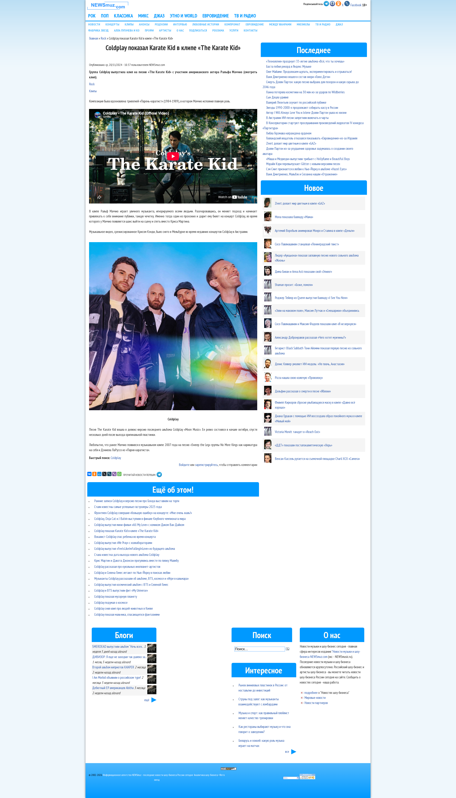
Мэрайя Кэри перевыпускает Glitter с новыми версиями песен (303, 163)
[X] (104, 474)
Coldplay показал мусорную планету (115, 596)
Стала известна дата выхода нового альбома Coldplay (126, 554)
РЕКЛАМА (218, 30)
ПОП (105, 16)
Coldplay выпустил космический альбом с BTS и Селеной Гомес (131, 584)
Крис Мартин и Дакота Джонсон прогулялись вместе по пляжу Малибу (136, 560)
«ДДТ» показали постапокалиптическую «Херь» (303, 445)
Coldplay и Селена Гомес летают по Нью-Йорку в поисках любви (132, 572)
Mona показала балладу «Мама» (294, 217)
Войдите (184, 464)
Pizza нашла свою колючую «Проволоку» (299, 377)
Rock (103, 38)
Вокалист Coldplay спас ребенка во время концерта (125, 536)
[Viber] (114, 474)
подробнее (311, 692)
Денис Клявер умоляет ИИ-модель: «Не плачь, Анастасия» (309, 364)
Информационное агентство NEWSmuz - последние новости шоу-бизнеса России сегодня (148, 775)
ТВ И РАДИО (245, 16)
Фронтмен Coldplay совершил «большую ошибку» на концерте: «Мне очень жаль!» (143, 512)
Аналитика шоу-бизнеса (206, 775)
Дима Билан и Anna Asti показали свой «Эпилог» (303, 271)
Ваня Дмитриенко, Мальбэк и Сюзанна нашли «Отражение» (301, 174)
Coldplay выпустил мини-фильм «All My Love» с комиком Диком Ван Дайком (139, 524)
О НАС (180, 30)
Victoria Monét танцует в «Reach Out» (297, 431)
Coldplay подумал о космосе (111, 602)
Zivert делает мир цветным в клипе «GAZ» (291, 143)
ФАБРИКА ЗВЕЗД (98, 30)
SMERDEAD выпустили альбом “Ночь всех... (117, 646)
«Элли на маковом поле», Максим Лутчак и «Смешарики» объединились (317, 310)
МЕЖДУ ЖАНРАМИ (280, 24)
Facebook (355, 5)
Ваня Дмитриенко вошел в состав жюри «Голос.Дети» (298, 76)
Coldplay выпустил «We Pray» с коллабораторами (123, 542)
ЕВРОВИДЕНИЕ (216, 16)
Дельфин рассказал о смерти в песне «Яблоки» (303, 391)
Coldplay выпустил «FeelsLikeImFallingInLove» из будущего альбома (134, 548)
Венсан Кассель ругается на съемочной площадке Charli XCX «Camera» (317, 458)
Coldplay (116, 457)
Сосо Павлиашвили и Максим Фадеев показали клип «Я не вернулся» (315, 324)
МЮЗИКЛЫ (303, 24)
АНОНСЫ (144, 24)
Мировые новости (315, 697)
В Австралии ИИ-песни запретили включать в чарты (297, 117)
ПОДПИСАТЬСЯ (198, 30)
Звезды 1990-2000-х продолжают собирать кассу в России (302, 107)
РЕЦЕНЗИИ (161, 24)
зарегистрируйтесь (206, 464)
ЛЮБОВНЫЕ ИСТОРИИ (205, 24)
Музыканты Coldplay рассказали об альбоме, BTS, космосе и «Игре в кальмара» (141, 578)
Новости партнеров (316, 702)
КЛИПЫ (129, 24)
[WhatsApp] (119, 474)
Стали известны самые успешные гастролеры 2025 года (128, 506)
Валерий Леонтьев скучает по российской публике (296, 102)
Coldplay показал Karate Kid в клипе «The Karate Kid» (126, 530)
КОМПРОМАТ (232, 24)
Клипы (93, 91)
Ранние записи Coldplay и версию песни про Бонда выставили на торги (136, 501)
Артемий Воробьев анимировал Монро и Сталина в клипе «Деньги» (314, 230)
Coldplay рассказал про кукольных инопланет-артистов (127, 566)
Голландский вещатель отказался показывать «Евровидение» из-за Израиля (311, 138)
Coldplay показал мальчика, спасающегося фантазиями (127, 614)
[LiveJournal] (109, 474)
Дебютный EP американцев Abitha (113, 687)
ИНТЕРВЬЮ (180, 24)
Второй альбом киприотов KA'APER (113, 667)
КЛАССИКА (123, 16)
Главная (93, 38)
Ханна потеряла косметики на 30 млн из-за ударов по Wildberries (305, 92)
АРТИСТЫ (165, 30)
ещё (146, 700)
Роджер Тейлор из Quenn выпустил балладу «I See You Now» (311, 297)
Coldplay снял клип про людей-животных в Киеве (123, 608)
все (287, 751)
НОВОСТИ (94, 24)
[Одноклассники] (94, 474)
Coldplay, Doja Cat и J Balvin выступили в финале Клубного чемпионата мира (140, 518)
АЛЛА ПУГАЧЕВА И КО (126, 30)
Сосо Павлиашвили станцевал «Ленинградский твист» (307, 244)
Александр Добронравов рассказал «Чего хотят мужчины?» (310, 337)
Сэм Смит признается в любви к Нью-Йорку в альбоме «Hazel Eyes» (306, 169)
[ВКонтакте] (89, 474)
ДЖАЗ (159, 16)
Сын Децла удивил (277, 97)
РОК (92, 16)
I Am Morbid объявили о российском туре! (116, 677)
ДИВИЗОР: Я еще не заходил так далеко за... (119, 656)
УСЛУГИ (233, 30)
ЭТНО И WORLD (183, 16)
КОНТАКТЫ (250, 30)
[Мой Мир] (99, 474)
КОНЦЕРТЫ (112, 24)
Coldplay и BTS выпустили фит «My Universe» (121, 590)
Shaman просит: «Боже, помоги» (294, 284)
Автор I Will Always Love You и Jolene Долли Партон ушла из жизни (306, 112)
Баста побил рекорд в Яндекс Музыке (288, 66)
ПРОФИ (149, 30)
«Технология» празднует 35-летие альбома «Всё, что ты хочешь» (305, 61)
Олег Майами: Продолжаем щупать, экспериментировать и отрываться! (309, 71)
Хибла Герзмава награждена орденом (288, 133)
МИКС (143, 16)
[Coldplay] (173, 327)
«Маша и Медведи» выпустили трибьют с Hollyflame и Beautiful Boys (308, 159)
